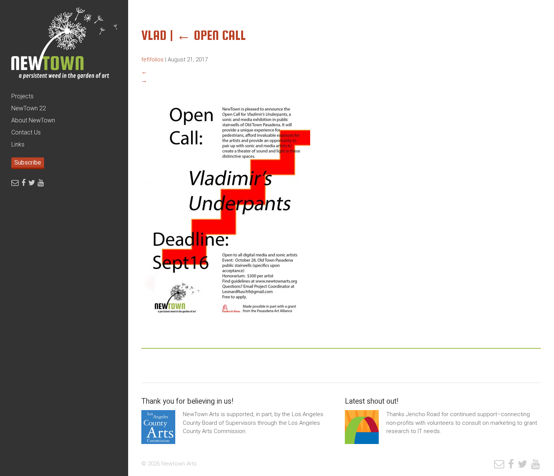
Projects (22, 96)
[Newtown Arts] (64, 45)
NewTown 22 (28, 108)
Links (17, 144)
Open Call (211, 35)
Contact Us (26, 132)
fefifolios (152, 59)
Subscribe (27, 162)
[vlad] (225, 326)
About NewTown (33, 120)
